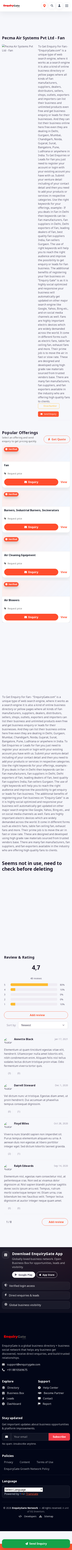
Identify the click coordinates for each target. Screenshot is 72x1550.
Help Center (50, 1388)
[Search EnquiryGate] (52, 5)
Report (47, 1404)
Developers (30, 1516)
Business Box (15, 1393)
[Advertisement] (36, 659)
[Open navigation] (66, 5)
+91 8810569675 (17, 1370)
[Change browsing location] (44, 6)
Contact (48, 1398)
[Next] (16, 1222)
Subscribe (59, 1437)
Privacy (8, 1462)
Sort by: (11, 1025)
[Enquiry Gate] (14, 1337)
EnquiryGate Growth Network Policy (26, 1469)
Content (25, 1462)
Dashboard (14, 1404)
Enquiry (33, 482)
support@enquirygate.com (23, 1364)
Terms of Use (45, 1462)
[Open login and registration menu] (59, 5)
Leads (10, 1398)
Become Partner (54, 1393)
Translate (32, 1494)
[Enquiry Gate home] (11, 5)
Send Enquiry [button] (38, 1543)
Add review (37, 1015)
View (64, 482)
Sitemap (48, 1516)
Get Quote (59, 439)
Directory (13, 1388)
